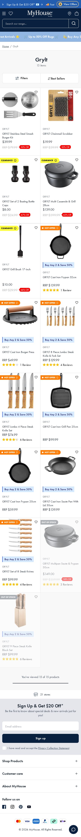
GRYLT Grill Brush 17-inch (16, 269)
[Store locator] (69, 13)
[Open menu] (4, 13)
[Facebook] (4, 807)
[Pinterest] (21, 807)
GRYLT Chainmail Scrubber (58, 133)
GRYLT (5, 129)
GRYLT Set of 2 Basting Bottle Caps (18, 203)
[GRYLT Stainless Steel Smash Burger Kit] (20, 105)
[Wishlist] (11, 13)
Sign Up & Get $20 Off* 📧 (17, 4)
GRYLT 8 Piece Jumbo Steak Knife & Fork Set (58, 353)
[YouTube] (29, 807)
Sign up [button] (41, 738)
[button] (21, 78)
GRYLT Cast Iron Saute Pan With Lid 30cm (60, 503)
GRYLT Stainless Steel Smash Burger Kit (17, 135)
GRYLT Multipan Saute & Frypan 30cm (61, 565)
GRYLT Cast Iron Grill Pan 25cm (60, 426)
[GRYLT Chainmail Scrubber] (60, 105)
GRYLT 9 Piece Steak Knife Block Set (17, 648)
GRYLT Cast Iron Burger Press (18, 352)
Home (5, 46)
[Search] (74, 23)
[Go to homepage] (40, 14)
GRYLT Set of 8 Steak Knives (18, 571)
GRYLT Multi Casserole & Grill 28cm (59, 203)
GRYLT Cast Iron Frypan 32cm (59, 277)
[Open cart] (77, 13)
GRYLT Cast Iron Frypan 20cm (19, 501)
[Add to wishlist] (36, 92)
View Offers (68, 4)
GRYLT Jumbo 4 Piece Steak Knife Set (17, 428)
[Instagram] (12, 807)
